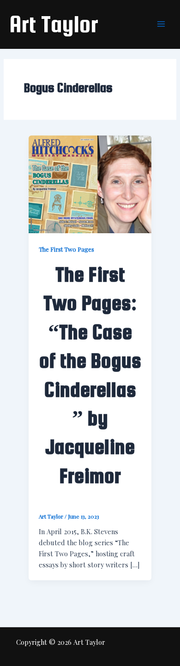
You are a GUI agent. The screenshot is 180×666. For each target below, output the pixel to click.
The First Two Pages (66, 249)
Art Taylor (53, 24)
